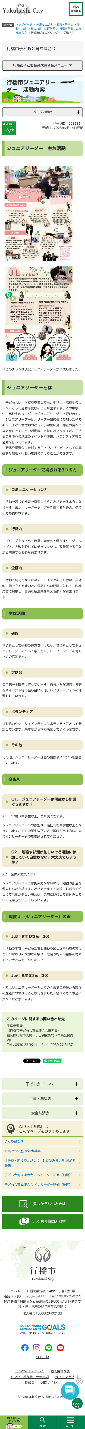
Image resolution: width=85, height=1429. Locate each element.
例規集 (29, 1382)
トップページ (24, 24)
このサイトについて (29, 1371)
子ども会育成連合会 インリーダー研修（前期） (38, 1175)
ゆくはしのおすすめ (14, 1422)
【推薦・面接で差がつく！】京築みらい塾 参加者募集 (40, 1163)
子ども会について (40, 1084)
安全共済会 (40, 1113)
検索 (42, 1422)
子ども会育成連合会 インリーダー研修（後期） (38, 1184)
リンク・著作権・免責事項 (30, 1377)
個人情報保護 (60, 1371)
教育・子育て (65, 24)
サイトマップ (64, 1377)
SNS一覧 (42, 1357)
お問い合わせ (50, 1382)
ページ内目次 (42, 112)
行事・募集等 (40, 1098)
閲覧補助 (76, 9)
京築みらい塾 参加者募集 (23, 1151)
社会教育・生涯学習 (43, 28)
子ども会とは (14, 1141)
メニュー (71, 1422)
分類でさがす (44, 24)
